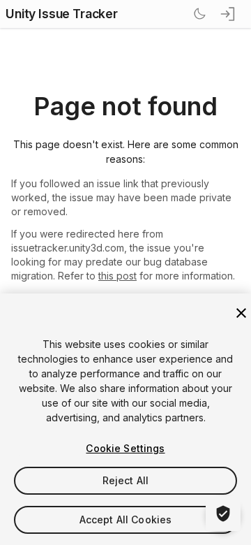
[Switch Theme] (199, 14)
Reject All (125, 480)
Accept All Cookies (125, 519)
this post (117, 276)
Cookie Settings (125, 448)
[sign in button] (229, 14)
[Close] (241, 313)
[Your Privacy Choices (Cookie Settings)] (223, 513)
